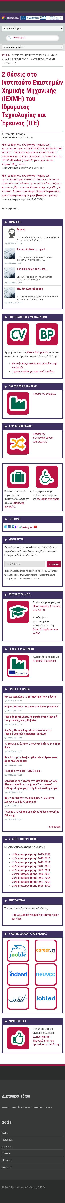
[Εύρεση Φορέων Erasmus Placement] (18, 676)
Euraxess (49, 1107)
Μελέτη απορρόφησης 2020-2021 (31, 854)
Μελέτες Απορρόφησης (30, 288)
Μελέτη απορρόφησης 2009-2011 (31, 870)
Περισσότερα (54, 827)
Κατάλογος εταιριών (44, 393)
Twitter (5, 1133)
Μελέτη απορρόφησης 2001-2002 (31, 881)
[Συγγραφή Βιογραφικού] (18, 344)
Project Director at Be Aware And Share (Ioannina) (31, 706)
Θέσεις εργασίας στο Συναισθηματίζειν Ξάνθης (30, 696)
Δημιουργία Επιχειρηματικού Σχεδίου (33, 371)
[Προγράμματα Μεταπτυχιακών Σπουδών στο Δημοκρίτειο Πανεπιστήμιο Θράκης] (18, 622)
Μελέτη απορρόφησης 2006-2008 (31, 873)
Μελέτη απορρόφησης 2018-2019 (31, 858)
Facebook (7, 1139)
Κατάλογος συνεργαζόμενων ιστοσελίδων (43, 438)
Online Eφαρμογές (37, 352)
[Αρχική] (32, 19)
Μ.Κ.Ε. (27, 1107)
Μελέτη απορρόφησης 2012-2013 (31, 866)
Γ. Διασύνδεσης (17, 1107)
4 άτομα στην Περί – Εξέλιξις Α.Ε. (22, 770)
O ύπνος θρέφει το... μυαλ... (32, 249)
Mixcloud (6, 1160)
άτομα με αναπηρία (48, 498)
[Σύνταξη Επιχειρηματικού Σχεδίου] (47, 344)
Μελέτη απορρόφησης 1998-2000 (31, 885)
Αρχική (5, 55)
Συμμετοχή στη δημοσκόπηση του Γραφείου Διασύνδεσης (46, 1040)
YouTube (6, 1167)
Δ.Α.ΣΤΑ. (5, 1107)
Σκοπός (21, 229)
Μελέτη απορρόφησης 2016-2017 (31, 862)
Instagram (7, 1146)
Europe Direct (37, 1107)
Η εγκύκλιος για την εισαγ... (32, 269)
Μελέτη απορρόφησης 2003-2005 (31, 877)
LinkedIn (6, 1153)
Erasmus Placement (44, 660)
